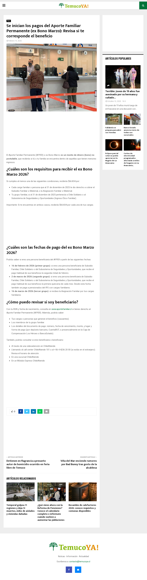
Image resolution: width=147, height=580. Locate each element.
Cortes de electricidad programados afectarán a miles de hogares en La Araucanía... (131, 159)
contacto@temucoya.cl (79, 561)
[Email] (78, 570)
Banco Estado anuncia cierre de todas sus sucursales (131, 131)
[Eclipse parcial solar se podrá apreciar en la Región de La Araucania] (113, 144)
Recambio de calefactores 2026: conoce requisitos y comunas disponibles (82, 508)
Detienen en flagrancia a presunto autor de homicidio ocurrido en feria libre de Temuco (27, 464)
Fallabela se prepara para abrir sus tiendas (113, 130)
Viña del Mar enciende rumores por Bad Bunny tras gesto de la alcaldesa (79, 464)
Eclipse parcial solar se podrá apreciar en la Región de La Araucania (111, 158)
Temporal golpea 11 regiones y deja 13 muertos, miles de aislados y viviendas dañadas (20, 509)
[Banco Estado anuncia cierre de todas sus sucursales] (132, 119)
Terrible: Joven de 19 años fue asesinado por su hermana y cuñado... (122, 94)
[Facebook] (69, 570)
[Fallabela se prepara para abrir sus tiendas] (113, 119)
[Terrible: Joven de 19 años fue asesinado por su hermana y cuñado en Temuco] (123, 77)
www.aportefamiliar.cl (62, 309)
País (8, 21)
